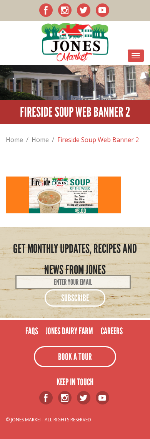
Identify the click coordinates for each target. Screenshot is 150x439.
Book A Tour (75, 356)
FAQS (31, 331)
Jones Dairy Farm (69, 331)
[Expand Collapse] (135, 55)
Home (14, 139)
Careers (112, 331)
